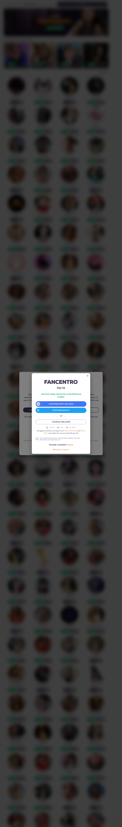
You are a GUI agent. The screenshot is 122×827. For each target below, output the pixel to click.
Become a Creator (61, 449)
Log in (70, 445)
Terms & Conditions (70, 430)
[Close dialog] (87, 375)
